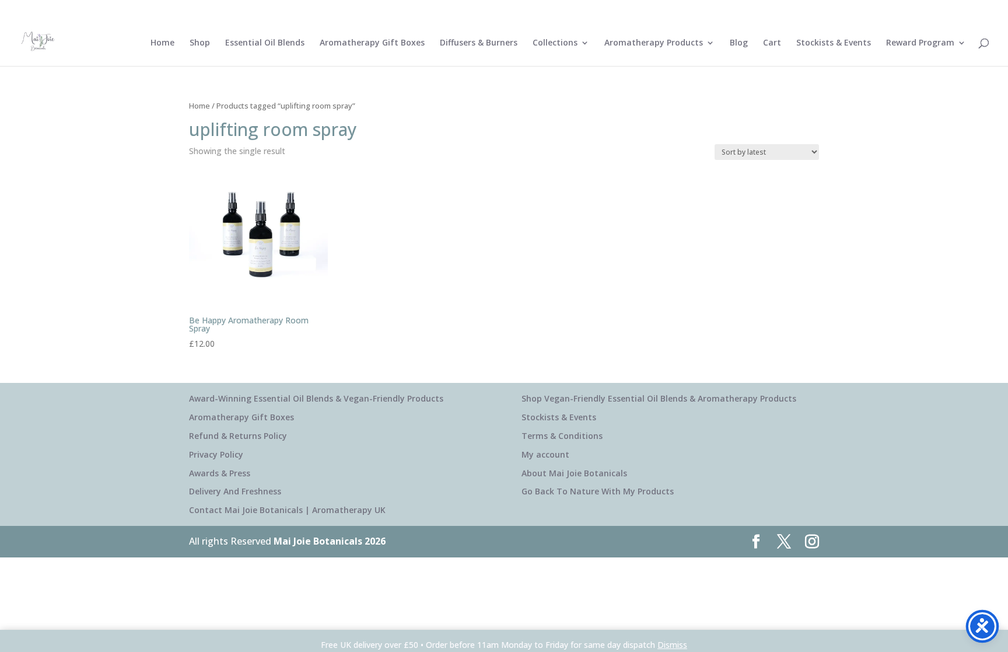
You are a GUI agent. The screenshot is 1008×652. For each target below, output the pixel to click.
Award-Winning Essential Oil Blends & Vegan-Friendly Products (316, 398)
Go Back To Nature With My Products (598, 491)
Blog (739, 43)
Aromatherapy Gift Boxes (372, 43)
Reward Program (920, 43)
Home (162, 43)
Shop (200, 43)
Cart (772, 43)
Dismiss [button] (672, 644)
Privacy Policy (216, 454)
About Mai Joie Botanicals (574, 473)
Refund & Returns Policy (238, 435)
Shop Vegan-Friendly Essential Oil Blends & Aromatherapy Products (659, 398)
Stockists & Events (833, 43)
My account (545, 454)
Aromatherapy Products (653, 43)
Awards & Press (219, 473)
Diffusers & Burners (478, 43)
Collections (555, 43)
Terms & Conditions (562, 435)
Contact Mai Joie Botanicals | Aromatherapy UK (287, 509)
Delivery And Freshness (235, 491)
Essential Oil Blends (264, 43)
